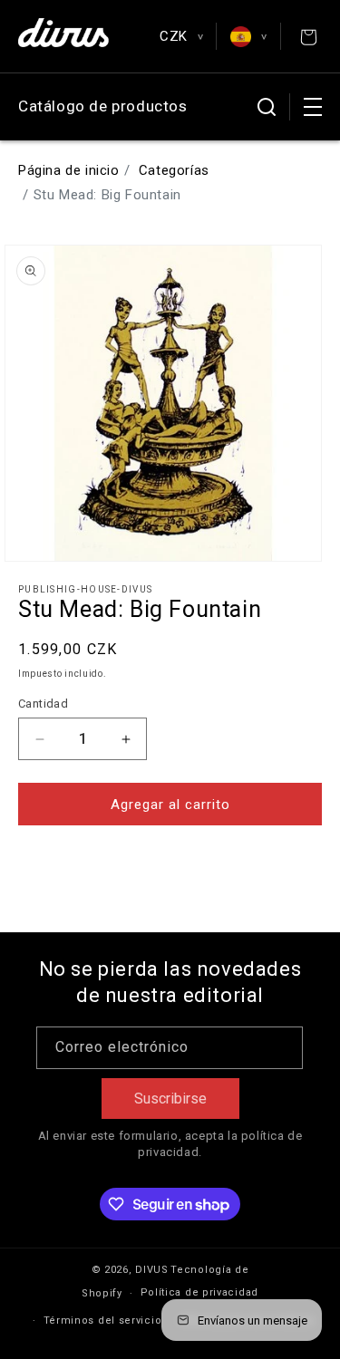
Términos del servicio (103, 1320)
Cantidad (43, 703)
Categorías (174, 170)
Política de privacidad (199, 1292)
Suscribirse (170, 1098)
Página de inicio (69, 170)
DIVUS (152, 1270)
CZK (181, 36)
